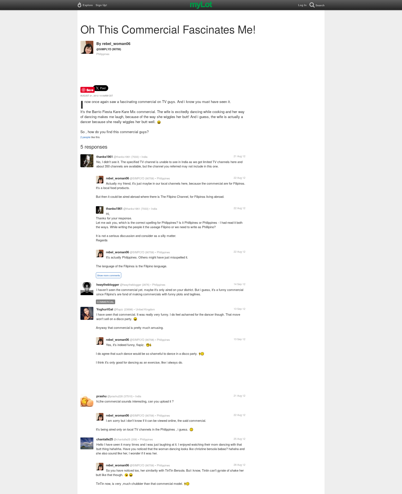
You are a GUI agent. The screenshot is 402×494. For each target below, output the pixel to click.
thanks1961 (104, 156)
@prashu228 (115, 396)
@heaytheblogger (130, 285)
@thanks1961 (122, 157)
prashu (101, 396)
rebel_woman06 (116, 43)
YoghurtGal (104, 309)
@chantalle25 (122, 439)
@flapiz (118, 309)
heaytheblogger (107, 284)
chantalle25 (104, 439)
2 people (85, 137)
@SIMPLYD (103, 49)
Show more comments (108, 275)
